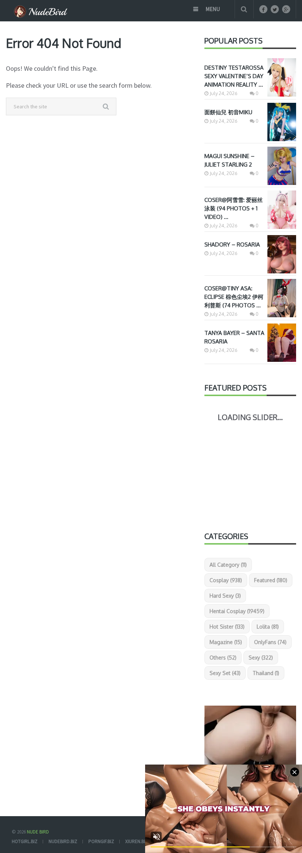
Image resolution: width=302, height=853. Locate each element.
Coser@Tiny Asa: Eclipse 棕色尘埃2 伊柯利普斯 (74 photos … (233, 297)
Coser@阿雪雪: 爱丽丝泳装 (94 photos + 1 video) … (233, 208)
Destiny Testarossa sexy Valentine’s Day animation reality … (234, 76)
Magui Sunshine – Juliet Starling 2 (229, 160)
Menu (213, 9)
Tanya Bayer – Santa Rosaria (234, 337)
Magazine (226, 642)
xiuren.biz (136, 841)
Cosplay (226, 580)
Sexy (261, 657)
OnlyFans (270, 642)
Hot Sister (227, 626)
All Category (228, 565)
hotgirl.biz (25, 841)
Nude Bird (38, 832)
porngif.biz (101, 841)
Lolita (268, 626)
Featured (270, 580)
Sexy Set (225, 673)
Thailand (266, 673)
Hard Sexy (225, 595)
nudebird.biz (63, 841)
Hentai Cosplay (237, 611)
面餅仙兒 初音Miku (228, 112)
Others (223, 657)
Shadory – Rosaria (232, 244)
